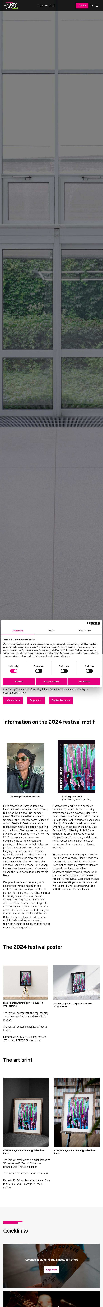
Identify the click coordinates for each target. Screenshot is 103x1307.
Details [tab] (51, 631)
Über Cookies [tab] (85, 631)
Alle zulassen (84, 681)
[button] (92, 5)
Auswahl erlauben (51, 681)
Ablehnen (19, 681)
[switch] (38, 671)
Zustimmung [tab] (17, 631)
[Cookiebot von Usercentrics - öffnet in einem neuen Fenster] (89, 623)
